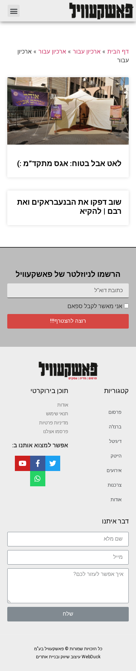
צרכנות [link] (114, 485)
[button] (14, 11)
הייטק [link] (116, 456)
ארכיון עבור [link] (86, 51)
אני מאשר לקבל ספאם (94, 306)
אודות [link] (116, 499)
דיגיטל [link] (115, 441)
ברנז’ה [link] (115, 426)
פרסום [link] (114, 412)
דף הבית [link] (118, 51)
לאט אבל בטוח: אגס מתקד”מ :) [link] (69, 163)
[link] (80, 11)
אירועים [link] (114, 470)
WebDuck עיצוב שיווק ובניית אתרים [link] (68, 656)
